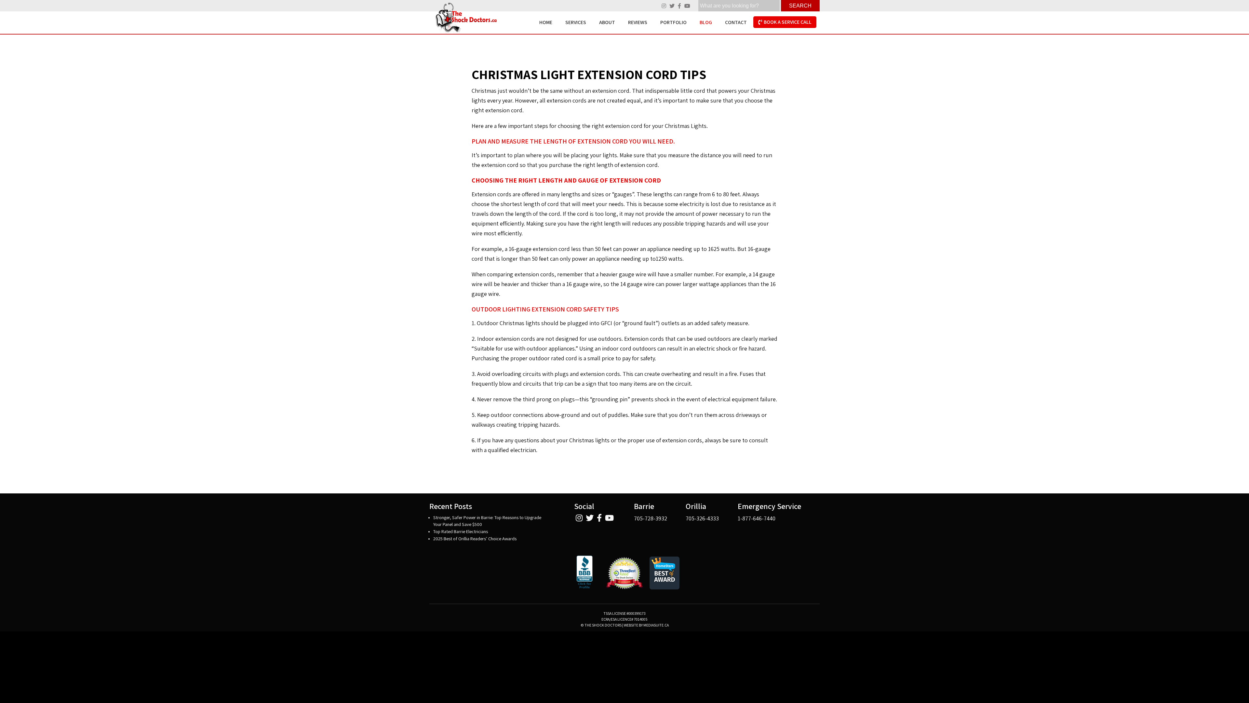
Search (800, 5)
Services (575, 22)
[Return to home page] (464, 18)
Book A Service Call (788, 22)
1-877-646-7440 (756, 518)
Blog (706, 22)
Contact (736, 22)
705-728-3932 (650, 518)
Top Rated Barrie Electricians (460, 531)
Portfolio (673, 22)
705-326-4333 (702, 518)
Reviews (637, 22)
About (607, 22)
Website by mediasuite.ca (646, 625)
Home (545, 22)
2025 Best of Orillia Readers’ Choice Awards (475, 538)
